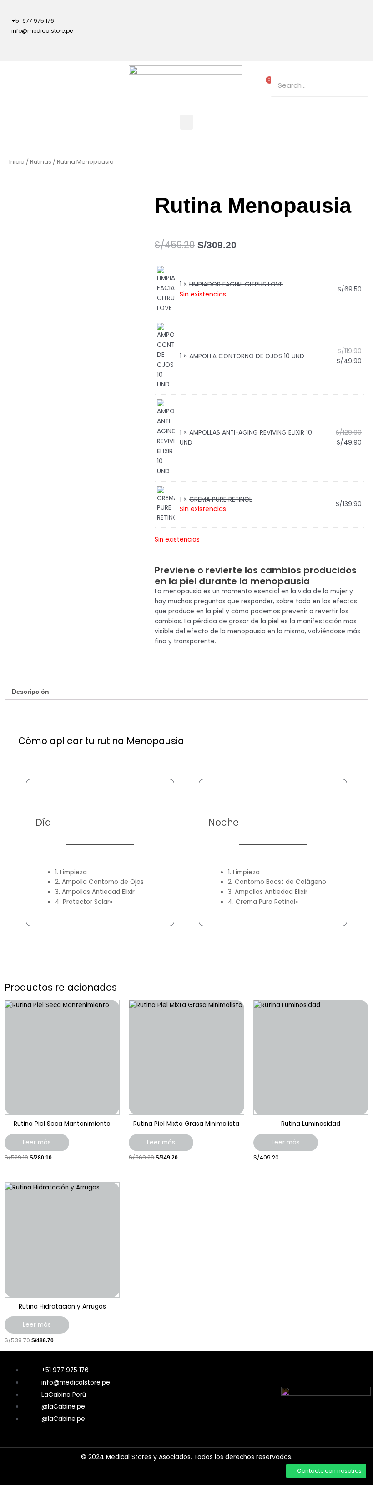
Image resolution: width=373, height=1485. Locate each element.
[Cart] (267, 83)
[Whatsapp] (357, 41)
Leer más (37, 1142)
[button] (186, 122)
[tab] (31, 692)
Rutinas (40, 162)
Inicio (17, 162)
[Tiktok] (324, 41)
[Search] (357, 85)
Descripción (30, 691)
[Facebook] (324, 16)
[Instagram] (357, 16)
